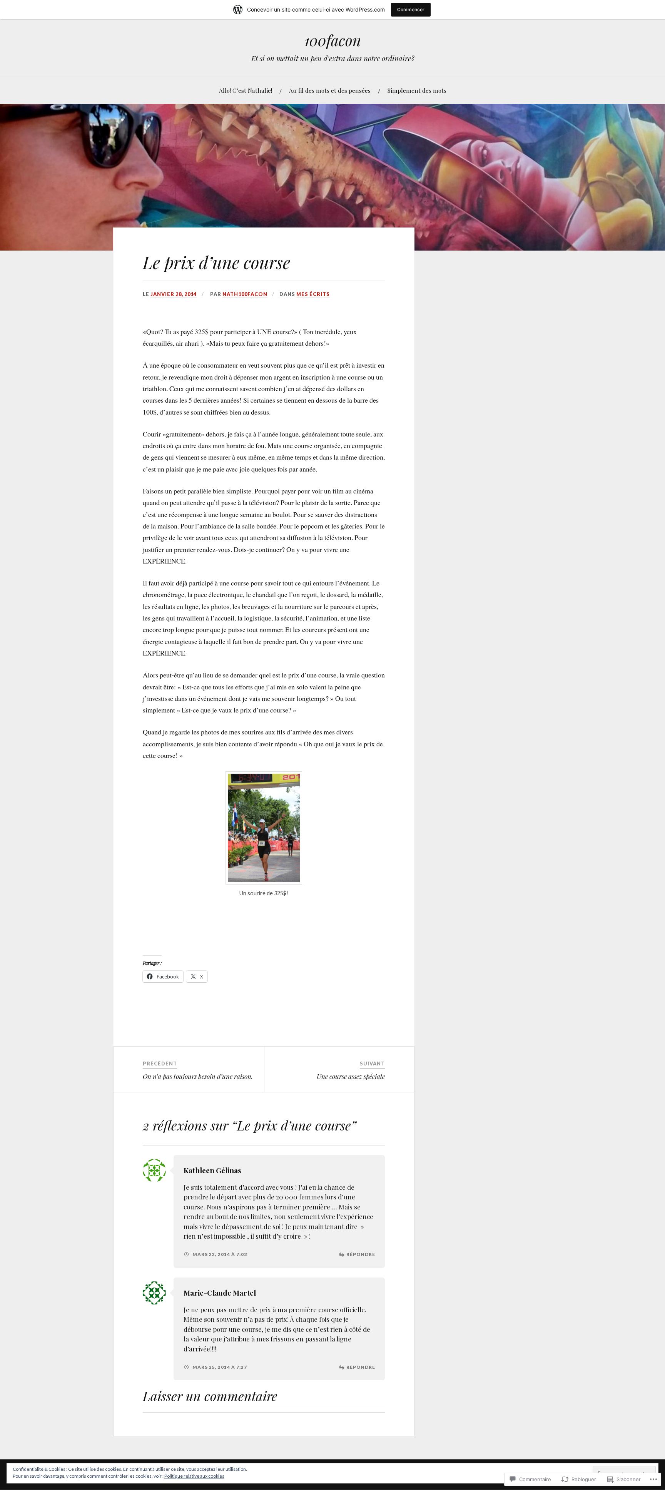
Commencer (410, 9)
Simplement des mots (417, 90)
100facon (332, 40)
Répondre (360, 1254)
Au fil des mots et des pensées (330, 90)
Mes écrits (313, 294)
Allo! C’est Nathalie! (245, 90)
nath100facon (244, 294)
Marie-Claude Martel (220, 1293)
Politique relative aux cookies (194, 1476)
